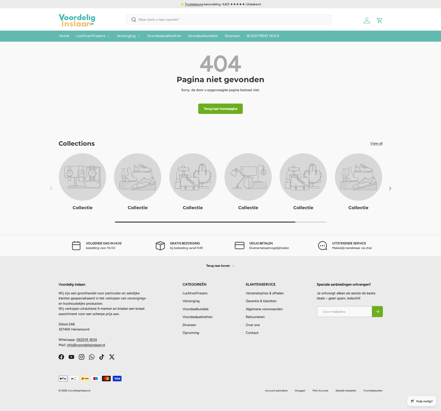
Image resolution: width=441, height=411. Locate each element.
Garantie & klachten (261, 301)
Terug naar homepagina (220, 108)
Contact (252, 333)
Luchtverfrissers (90, 36)
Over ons (253, 325)
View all (376, 143)
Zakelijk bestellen (346, 390)
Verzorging (126, 36)
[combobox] (228, 19)
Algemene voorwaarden (264, 309)
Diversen (232, 36)
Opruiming (191, 333)
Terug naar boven (218, 265)
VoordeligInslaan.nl (79, 390)
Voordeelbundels (203, 36)
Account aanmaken (276, 390)
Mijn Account (320, 390)
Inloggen (300, 390)
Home (64, 36)
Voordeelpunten (372, 390)
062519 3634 (86, 340)
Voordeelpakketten (164, 36)
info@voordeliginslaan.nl (86, 345)
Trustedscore (194, 4)
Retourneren (255, 317)
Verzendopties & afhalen (265, 293)
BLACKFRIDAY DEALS (263, 36)
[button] (380, 20)
